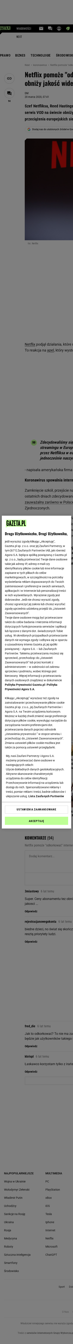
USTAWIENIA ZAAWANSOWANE (36, 809)
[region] (36, 672)
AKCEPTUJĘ (36, 821)
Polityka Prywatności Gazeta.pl (25, 684)
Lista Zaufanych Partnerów (46, 796)
